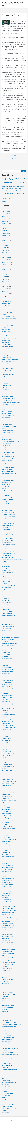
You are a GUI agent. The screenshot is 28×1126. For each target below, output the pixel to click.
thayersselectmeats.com (8, 858)
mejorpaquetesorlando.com (8, 516)
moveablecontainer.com (8, 415)
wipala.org (4, 596)
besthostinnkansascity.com (8, 1104)
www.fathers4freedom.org (8, 908)
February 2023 (5, 286)
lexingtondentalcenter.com (8, 544)
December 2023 (6, 262)
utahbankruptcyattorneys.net (9, 473)
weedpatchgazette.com (8, 499)
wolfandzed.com (6, 975)
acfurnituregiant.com (7, 323)
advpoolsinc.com (6, 824)
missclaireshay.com (7, 301)
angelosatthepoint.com (7, 826)
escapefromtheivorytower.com (9, 450)
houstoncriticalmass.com (8, 635)
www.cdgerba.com (6, 1020)
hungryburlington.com (7, 725)
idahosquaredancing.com (8, 480)
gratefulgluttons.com (7, 609)
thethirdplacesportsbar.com (8, 1005)
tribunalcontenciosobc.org (8, 645)
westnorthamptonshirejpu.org (9, 407)
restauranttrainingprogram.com (9, 551)
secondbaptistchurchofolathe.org (10, 1086)
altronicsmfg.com (6, 333)
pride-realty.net (5, 1056)
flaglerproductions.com (7, 656)
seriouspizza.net (6, 845)
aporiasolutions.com (7, 861)
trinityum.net (5, 1000)
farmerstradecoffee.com (8, 878)
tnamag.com (5, 854)
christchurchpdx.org (7, 667)
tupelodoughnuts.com (7, 510)
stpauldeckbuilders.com (7, 934)
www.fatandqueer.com (7, 927)
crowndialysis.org (6, 549)
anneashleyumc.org (7, 929)
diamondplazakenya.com (8, 1028)
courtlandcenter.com (7, 811)
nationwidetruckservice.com (9, 800)
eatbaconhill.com (6, 336)
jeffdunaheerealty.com (7, 914)
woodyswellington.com (7, 1009)
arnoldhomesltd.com (7, 460)
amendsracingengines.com (8, 923)
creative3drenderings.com (8, 876)
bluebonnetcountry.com (8, 374)
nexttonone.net (5, 895)
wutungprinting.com (7, 762)
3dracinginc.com (6, 632)
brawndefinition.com (7, 658)
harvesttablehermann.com (8, 437)
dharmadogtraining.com (8, 1093)
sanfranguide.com (6, 628)
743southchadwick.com (8, 452)
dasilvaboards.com (6, 650)
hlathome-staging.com (7, 540)
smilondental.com (6, 527)
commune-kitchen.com (7, 671)
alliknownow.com (6, 641)
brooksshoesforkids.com (8, 856)
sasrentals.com (5, 531)
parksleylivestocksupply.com (9, 589)
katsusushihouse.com (7, 684)
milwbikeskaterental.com (8, 766)
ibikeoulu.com (5, 710)
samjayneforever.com (7, 1041)
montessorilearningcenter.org (9, 1037)
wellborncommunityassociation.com (11, 402)
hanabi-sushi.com (6, 972)
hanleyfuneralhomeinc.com (8, 514)
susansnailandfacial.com (8, 901)
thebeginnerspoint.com (7, 624)
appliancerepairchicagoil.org (9, 353)
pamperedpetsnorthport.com (9, 506)
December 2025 (6, 216)
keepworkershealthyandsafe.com (10, 359)
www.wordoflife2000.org (8, 478)
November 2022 (6, 293)
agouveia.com (5, 1084)
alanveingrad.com (6, 757)
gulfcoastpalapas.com (7, 865)
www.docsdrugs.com (7, 940)
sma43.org (4, 955)
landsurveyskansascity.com (9, 932)
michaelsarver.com (6, 536)
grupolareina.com (6, 417)
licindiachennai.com (7, 310)
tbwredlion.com (5, 1031)
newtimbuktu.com (6, 331)
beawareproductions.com (8, 706)
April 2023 (4, 281)
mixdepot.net (5, 981)
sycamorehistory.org (7, 985)
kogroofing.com (5, 387)
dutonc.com (5, 742)
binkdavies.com (5, 665)
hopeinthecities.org (6, 607)
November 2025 (6, 218)
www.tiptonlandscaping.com (9, 962)
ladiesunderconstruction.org (9, 426)
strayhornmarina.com (7, 654)
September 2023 (6, 269)
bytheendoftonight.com (7, 604)
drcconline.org (5, 818)
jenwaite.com (5, 1067)
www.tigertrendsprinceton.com (9, 906)
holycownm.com (6, 798)
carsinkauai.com (6, 1050)
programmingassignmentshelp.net (10, 338)
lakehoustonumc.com (7, 891)
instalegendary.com (7, 357)
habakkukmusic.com (7, 893)
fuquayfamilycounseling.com (9, 1082)
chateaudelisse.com (7, 400)
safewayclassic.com (7, 348)
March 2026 (5, 209)
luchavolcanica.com (7, 796)
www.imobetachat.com (7, 884)
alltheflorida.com (6, 1046)
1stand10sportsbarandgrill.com (9, 518)
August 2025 (5, 226)
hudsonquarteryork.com (8, 1016)
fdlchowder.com (6, 945)
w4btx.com (4, 521)
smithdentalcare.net (7, 1106)
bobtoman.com (5, 383)
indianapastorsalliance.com (8, 828)
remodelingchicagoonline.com (9, 957)
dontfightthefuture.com (7, 458)
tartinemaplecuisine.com (8, 729)
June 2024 (4, 247)
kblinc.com (4, 501)
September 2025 (6, 223)
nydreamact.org (6, 363)
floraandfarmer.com (7, 443)
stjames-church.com (7, 697)
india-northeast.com (7, 454)
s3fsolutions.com (6, 445)
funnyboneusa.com (6, 787)
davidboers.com (6, 882)
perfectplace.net (6, 577)
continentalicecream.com (8, 660)
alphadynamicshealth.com (8, 1059)
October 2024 (5, 238)
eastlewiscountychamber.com (9, 643)
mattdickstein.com (6, 886)
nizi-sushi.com (5, 734)
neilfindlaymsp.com (6, 813)
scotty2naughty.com (7, 699)
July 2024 (4, 245)
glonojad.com (5, 693)
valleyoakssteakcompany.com (9, 830)
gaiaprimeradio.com (7, 738)
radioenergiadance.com (7, 391)
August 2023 (5, 272)
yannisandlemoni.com (7, 497)
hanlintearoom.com (6, 1063)
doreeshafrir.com (6, 701)
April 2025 (4, 230)
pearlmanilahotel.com (7, 379)
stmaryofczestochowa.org (8, 714)
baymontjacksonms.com (8, 768)
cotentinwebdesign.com (8, 422)
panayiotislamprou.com (7, 396)
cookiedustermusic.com (8, 790)
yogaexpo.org (5, 583)
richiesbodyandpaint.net (8, 308)
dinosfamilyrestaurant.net (8, 432)
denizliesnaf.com (6, 837)
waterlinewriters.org (7, 869)
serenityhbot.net (6, 897)
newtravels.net (5, 342)
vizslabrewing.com (6, 493)
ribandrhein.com (6, 566)
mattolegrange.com (6, 747)
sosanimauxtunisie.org (7, 385)
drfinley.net (4, 1074)
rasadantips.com (6, 329)
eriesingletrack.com (6, 503)
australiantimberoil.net (7, 430)
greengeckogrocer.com (7, 538)
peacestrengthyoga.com (8, 917)
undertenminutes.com (7, 325)
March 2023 (5, 284)
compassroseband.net (7, 848)
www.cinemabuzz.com (7, 979)
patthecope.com (6, 841)
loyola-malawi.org (6, 598)
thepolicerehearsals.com (8, 639)
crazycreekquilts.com (7, 663)
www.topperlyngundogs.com (9, 910)
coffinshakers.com (6, 712)
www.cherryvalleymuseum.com (9, 419)
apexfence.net (5, 1112)
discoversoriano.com (7, 622)
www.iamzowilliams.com (8, 992)
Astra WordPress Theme (14, 1120)
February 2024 (5, 257)
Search (3, 168)
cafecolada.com (6, 620)
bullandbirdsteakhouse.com (8, 949)
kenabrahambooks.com (7, 669)
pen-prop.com (5, 904)
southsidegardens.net (7, 998)
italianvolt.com (5, 488)
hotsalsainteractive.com (8, 316)
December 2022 (6, 291)
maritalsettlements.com (7, 764)
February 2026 (5, 211)
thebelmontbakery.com (7, 346)
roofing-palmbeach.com (8, 456)
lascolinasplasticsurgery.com (9, 951)
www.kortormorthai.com (8, 925)
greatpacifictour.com (7, 805)
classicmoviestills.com (7, 617)
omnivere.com (5, 327)
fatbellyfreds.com (6, 1011)
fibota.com (4, 1018)
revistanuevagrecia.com (8, 695)
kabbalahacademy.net (7, 525)
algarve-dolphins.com (7, 755)
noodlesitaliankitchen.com (8, 361)
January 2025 (5, 233)
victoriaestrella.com (12, 4)
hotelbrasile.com (6, 409)
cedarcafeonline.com (7, 320)
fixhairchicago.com (6, 835)
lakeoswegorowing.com (7, 1080)
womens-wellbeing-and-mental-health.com (12, 559)
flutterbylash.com (6, 1061)
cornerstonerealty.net (7, 988)
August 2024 (5, 243)
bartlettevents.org (6, 413)
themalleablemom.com (7, 721)
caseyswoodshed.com (7, 833)
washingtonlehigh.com (7, 968)
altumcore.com (5, 850)
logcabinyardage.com (7, 880)
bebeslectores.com (6, 428)
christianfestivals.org (7, 751)
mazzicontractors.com (7, 1003)
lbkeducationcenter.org (7, 572)
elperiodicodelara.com (7, 305)
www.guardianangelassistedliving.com (11, 1024)
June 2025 (4, 228)
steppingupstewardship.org (8, 964)
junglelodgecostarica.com (8, 749)
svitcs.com (4, 843)
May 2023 (4, 279)
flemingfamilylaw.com (7, 1076)
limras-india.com (6, 303)
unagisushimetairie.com (7, 366)
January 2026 (5, 214)
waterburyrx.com (6, 822)
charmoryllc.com (6, 630)
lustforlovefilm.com (6, 676)
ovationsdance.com (7, 564)
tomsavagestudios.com (7, 557)
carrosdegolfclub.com (7, 439)
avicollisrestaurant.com (7, 815)
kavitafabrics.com (6, 794)
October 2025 (5, 221)
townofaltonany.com (7, 770)
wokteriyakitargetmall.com (8, 542)
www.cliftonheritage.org (8, 953)
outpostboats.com (6, 602)
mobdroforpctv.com (7, 611)
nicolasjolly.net (5, 678)
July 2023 (4, 274)
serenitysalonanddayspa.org (9, 318)
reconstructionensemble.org (9, 792)
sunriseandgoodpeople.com (8, 779)
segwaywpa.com (6, 863)
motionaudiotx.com (6, 1095)
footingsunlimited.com (7, 936)
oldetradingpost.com (7, 424)
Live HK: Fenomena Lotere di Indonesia (11, 190)
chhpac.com (5, 1091)
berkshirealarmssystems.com (9, 490)
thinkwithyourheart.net (7, 471)
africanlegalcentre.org (7, 682)
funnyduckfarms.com (7, 1065)
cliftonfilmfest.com (6, 465)
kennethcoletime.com (7, 723)
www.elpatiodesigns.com (8, 1013)
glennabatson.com (6, 652)
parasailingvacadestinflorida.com (10, 1054)
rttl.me (3, 1097)
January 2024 (5, 259)
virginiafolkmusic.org (7, 561)
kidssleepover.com (6, 340)
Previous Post (13, 155)
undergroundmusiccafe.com (9, 1108)
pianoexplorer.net (6, 996)
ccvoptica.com (5, 966)
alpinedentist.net (6, 389)
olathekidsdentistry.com (8, 512)
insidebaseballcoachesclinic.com (10, 1048)
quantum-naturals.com (7, 1035)
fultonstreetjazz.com (7, 411)
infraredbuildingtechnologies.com (10, 435)
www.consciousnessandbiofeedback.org (12, 990)
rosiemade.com (5, 508)
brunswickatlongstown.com (8, 727)
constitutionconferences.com (9, 839)
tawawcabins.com (6, 482)
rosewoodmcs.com (6, 983)
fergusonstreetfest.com (7, 1039)
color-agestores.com (7, 594)
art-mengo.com (5, 736)
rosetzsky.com (5, 691)
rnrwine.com (5, 1078)
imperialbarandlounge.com (8, 467)
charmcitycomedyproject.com (9, 704)
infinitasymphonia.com (7, 680)
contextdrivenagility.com (8, 708)
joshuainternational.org (7, 899)
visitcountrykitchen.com (8, 753)
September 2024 (6, 240)
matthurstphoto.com (7, 1043)
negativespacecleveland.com (9, 775)
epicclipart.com (5, 376)
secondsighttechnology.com (9, 534)
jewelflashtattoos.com (7, 368)
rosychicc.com (5, 600)
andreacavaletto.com (7, 587)
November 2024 (6, 235)
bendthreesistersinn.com (8, 783)
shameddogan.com (6, 871)
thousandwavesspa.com (8, 809)
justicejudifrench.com (7, 716)
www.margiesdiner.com (7, 942)
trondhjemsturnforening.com (9, 1026)
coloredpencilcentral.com (8, 463)
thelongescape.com (7, 744)
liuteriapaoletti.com (6, 777)
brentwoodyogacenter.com (8, 960)
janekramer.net (5, 731)
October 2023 (5, 267)
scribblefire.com (6, 581)
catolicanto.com (6, 570)
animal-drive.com (6, 852)
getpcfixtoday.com (6, 370)
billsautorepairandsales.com (9, 1033)
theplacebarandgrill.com (8, 820)
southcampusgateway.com (8, 398)
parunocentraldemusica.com (9, 1022)
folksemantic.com (6, 484)
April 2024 (4, 252)
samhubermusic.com (7, 1110)
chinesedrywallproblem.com (9, 781)
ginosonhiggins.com (7, 759)
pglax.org (4, 772)
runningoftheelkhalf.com (8, 912)
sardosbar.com (5, 486)
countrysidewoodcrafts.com (9, 351)
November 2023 (6, 264)
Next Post (14, 158)
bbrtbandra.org (5, 372)
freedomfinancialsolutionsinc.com (10, 919)
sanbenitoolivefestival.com (8, 615)
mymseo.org (5, 1089)
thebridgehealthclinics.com (8, 867)
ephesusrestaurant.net (7, 1007)
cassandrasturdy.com (7, 613)
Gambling (4, 18)
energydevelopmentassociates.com (11, 441)
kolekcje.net (5, 568)
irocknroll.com (5, 475)
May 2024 (4, 250)
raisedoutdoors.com (7, 469)
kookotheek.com (6, 394)
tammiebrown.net (6, 740)
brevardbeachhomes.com (8, 447)
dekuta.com (5, 977)
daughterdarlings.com (7, 312)
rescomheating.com (7, 1099)
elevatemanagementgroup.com (9, 1069)
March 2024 (5, 255)
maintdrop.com (5, 381)
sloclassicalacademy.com (8, 648)
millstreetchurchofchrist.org (8, 1052)
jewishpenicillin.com (7, 555)
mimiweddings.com (6, 1102)
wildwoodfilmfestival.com (8, 404)
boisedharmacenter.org (7, 592)
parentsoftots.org (6, 873)
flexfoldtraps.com (6, 921)
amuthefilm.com (6, 673)
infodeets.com (5, 314)
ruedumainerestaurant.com (8, 688)
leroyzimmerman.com (7, 1071)
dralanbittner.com (6, 495)
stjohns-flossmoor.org (7, 785)
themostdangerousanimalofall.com (10, 637)
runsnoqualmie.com (6, 938)
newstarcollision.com (7, 529)
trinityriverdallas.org (7, 574)
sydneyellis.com (6, 546)
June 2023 (4, 276)
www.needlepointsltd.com (8, 947)
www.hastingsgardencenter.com (10, 994)
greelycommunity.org (7, 686)
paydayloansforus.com (7, 344)
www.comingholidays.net (8, 626)
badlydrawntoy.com (7, 889)
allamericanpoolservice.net (8, 553)
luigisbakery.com (6, 970)
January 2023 (5, 288)
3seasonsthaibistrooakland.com (10, 579)
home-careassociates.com (8, 585)
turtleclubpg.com (6, 802)
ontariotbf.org (5, 355)
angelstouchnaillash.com (8, 523)
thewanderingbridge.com (8, 719)
